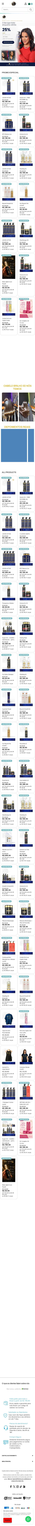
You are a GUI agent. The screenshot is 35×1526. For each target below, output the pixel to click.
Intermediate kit (24, 780)
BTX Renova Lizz (6, 134)
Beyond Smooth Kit (7, 203)
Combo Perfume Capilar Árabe (6, 319)
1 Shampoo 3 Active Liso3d (7, 1103)
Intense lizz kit (24, 134)
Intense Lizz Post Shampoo (24, 850)
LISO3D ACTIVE (6, 97)
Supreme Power (6, 709)
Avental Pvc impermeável (5, 1068)
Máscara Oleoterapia (8, 921)
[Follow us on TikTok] (21, 1486)
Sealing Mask (23, 638)
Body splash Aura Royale (7, 282)
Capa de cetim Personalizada (6, 1031)
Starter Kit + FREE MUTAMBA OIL (25, 98)
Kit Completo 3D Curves (24, 321)
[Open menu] (3, 4)
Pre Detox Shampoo (7, 674)
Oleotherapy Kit (24, 240)
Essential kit (5, 780)
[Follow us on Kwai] (24, 1487)
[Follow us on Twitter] (14, 1486)
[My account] (26, 4)
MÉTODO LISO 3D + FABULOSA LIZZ (25, 1103)
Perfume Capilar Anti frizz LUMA (25, 1031)
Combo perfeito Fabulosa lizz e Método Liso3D (8, 959)
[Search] (30, 9)
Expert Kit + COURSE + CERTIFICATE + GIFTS (8, 638)
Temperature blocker (8, 603)
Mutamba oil (23, 743)
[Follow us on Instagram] (17, 1486)
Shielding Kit (23, 169)
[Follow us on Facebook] (11, 1486)
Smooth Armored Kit (8, 886)
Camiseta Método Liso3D (24, 1068)
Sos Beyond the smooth (24, 204)
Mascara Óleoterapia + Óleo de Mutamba (26, 921)
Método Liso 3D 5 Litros (7, 850)
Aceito (7, 1520)
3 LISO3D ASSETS (25, 534)
